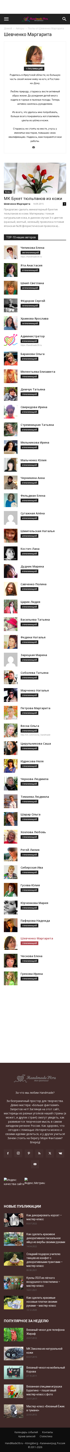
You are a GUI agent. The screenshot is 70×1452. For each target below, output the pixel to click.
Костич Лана (30, 549)
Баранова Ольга (33, 354)
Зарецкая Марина (34, 655)
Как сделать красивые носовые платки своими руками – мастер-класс (41, 1301)
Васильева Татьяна (35, 619)
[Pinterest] (29, 1153)
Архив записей (26, 1436)
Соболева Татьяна (34, 673)
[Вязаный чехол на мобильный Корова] (13, 1372)
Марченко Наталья (35, 690)
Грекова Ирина (32, 974)
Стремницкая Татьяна (37, 425)
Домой (8, 28)
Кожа (7, 191)
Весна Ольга (30, 726)
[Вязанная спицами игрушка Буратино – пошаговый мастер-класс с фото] (13, 1391)
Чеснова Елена (31, 956)
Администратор (33, 336)
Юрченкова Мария (34, 903)
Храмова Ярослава (34, 318)
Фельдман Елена (33, 495)
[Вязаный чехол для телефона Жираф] (13, 1334)
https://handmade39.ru (31, 256)
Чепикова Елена (32, 248)
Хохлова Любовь (33, 832)
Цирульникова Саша (36, 743)
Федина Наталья (33, 637)
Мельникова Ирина (35, 442)
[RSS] (39, 1153)
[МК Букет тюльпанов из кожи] (35, 178)
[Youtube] (35, 1164)
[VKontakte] (60, 1153)
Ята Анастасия (31, 265)
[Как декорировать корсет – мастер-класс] (13, 1220)
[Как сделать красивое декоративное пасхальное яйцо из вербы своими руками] (13, 1239)
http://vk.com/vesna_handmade (35, 735)
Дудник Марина (32, 566)
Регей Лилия (30, 850)
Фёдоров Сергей (33, 301)
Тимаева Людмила (35, 797)
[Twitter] (50, 1153)
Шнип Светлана (32, 283)
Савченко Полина (33, 584)
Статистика (46, 1436)
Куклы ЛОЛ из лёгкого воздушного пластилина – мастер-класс (43, 1281)
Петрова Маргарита (35, 708)
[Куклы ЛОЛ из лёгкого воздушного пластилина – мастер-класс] (13, 1282)
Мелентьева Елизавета (38, 371)
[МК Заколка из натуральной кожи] (13, 1353)
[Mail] (35, 147)
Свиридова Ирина (34, 407)
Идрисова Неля (32, 761)
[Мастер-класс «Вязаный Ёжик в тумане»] (13, 1411)
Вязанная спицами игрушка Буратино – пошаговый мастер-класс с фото (44, 1390)
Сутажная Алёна (33, 513)
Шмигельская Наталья (38, 531)
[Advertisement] (35, 7)
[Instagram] (18, 1153)
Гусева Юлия (30, 885)
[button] (6, 19)
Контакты (47, 1432)
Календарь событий (26, 1432)
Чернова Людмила (34, 779)
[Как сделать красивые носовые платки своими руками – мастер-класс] (13, 1302)
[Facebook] (8, 1153)
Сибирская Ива (32, 867)
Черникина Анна (33, 478)
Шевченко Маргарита (17, 203)
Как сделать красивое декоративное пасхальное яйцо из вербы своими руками (45, 1238)
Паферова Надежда (35, 920)
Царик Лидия (30, 602)
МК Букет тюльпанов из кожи (33, 198)
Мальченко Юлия (33, 460)
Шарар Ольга (30, 814)
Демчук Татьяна (33, 389)
